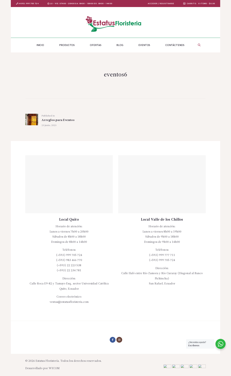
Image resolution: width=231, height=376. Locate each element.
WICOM (54, 368)
